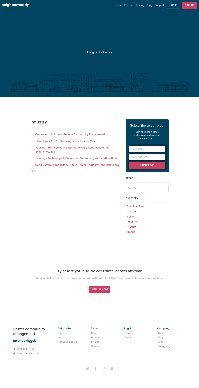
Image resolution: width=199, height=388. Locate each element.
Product (129, 5)
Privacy (129, 333)
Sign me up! (147, 165)
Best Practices (135, 206)
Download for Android (28, 353)
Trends (131, 231)
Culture (131, 211)
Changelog (164, 346)
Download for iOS (26, 349)
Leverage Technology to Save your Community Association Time (76, 158)
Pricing (140, 5)
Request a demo (67, 341)
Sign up (189, 5)
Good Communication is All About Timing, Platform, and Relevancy (77, 164)
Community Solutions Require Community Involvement (70, 134)
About (161, 333)
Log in (174, 5)
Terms (128, 337)
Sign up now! (99, 289)
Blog (149, 5)
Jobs (160, 341)
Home (118, 5)
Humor (131, 216)
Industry (132, 221)
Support (159, 5)
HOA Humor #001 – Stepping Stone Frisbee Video (66, 141)
